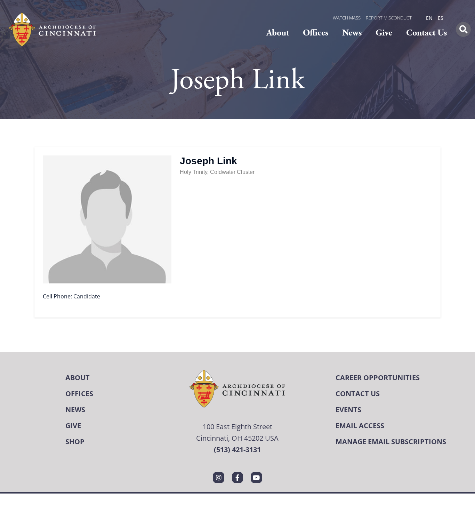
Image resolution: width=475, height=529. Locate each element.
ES (440, 18)
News (352, 32)
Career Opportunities (378, 377)
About (277, 32)
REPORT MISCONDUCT (389, 17)
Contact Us (426, 32)
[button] (463, 29)
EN (429, 18)
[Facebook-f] (237, 477)
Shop (74, 441)
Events (348, 409)
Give (384, 32)
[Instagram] (218, 477)
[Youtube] (256, 477)
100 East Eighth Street (237, 426)
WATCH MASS (347, 17)
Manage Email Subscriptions (391, 441)
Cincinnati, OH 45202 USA (237, 438)
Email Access (360, 425)
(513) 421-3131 (237, 449)
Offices (315, 32)
